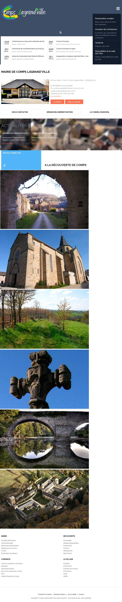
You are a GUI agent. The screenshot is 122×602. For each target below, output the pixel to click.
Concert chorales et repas (65, 49)
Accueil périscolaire (7, 569)
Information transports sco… (15, 133)
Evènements (67, 566)
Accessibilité (72, 594)
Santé (65, 574)
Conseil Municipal (7, 543)
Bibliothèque (74, 102)
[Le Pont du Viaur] (44, 468)
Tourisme (99, 43)
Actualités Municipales (8, 540)
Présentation (67, 540)
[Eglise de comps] (44, 288)
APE (2, 574)
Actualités (66, 563)
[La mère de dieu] (44, 408)
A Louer (3, 551)
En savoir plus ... (8, 143)
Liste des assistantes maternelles (12, 563)
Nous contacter (20, 112)
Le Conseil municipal (99, 112)
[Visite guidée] (44, 528)
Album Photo (67, 553)
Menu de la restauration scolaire (11, 571)
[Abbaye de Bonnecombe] (44, 228)
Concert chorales (62, 41)
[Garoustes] (44, 348)
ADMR (65, 576)
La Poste (57, 102)
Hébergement (67, 551)
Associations (67, 571)
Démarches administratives (60, 112)
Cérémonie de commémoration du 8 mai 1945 (28, 49)
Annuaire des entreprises (106, 29)
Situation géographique (71, 543)
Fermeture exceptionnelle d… (45, 133)
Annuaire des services (70, 569)
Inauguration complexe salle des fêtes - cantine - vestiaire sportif (72, 56)
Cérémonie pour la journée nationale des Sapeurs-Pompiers (28, 41)
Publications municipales (9, 553)
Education (4, 566)
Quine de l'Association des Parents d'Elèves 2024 (28, 56)
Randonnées (67, 545)
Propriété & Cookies (45, 594)
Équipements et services (9, 548)
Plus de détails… (55, 96)
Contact (81, 594)
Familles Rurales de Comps (10, 576)
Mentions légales (59, 594)
